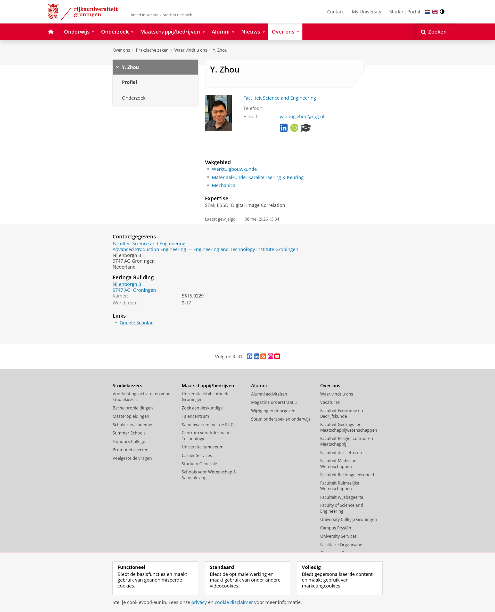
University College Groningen (348, 519)
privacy (199, 602)
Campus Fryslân (335, 528)
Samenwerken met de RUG (208, 425)
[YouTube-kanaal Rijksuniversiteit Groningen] (277, 356)
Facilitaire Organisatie (341, 544)
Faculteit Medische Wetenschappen (338, 463)
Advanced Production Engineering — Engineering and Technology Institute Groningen (205, 249)
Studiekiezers (127, 386)
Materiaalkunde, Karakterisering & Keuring (258, 177)
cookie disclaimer (234, 602)
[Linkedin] (284, 128)
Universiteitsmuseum (203, 447)
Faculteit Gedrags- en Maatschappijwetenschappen (348, 427)
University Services (338, 536)
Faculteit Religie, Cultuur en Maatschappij (346, 441)
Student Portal (404, 12)
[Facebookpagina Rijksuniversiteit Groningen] (249, 356)
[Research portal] (306, 128)
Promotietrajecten (130, 450)
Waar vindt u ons (190, 50)
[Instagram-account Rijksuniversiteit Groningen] (270, 356)
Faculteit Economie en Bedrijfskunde (341, 413)
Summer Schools (129, 433)
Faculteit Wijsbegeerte (341, 497)
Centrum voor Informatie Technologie (206, 435)
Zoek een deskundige (202, 408)
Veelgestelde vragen (132, 458)
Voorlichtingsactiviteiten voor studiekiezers (141, 396)
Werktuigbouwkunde (234, 169)
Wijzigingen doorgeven (273, 411)
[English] (435, 12)
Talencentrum (195, 416)
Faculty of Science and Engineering (341, 508)
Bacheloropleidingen (133, 408)
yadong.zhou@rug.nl (302, 116)
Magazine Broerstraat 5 (274, 402)
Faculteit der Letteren (341, 452)
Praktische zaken (152, 50)
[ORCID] (294, 128)
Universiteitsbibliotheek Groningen (205, 396)
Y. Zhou (220, 50)
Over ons (121, 50)
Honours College (129, 441)
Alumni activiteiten (269, 394)
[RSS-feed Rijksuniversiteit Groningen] (263, 356)
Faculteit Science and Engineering (279, 98)
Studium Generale (199, 463)
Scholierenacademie (132, 425)
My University (366, 12)
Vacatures (330, 402)
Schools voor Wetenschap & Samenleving (209, 475)
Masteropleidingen (131, 416)
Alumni (259, 386)
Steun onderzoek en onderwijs (280, 419)
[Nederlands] (427, 12)
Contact (335, 12)
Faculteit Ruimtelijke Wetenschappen (339, 486)
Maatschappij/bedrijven (208, 386)
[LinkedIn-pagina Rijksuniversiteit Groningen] (256, 356)
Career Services (197, 455)
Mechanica (223, 185)
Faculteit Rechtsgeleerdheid (347, 475)
